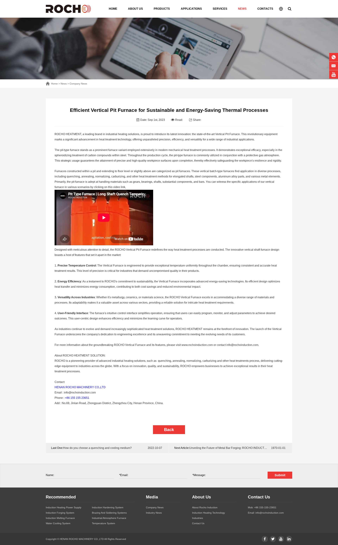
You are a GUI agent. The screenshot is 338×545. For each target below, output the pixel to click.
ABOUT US (135, 8)
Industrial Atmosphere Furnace (109, 518)
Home (54, 83)
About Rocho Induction (204, 507)
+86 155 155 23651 (77, 397)
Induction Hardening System (107, 507)
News (242, 8)
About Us (201, 497)
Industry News (154, 512)
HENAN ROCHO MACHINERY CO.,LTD (80, 387)
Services (220, 8)
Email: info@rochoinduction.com (266, 512)
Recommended (61, 497)
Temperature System (103, 523)
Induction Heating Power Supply (63, 507)
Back (169, 429)
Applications (191, 8)
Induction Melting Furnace (60, 518)
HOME (113, 8)
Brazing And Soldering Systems (109, 512)
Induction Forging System (60, 512)
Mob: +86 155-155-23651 (262, 507)
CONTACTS (265, 8)
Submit (280, 475)
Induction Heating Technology (208, 512)
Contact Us (198, 523)
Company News (78, 83)
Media (152, 497)
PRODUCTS (162, 8)
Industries (197, 518)
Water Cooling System (58, 523)
